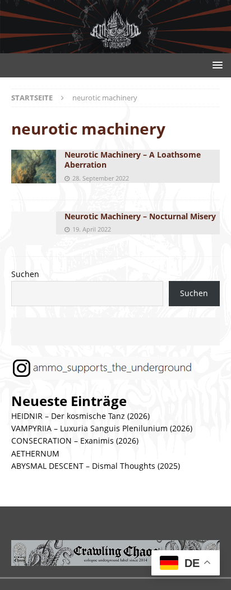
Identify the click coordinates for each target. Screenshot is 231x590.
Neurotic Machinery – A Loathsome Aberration (132, 159)
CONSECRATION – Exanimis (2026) (74, 440)
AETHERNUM (35, 453)
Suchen (25, 274)
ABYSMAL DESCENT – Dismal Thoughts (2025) (95, 465)
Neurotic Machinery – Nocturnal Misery (140, 216)
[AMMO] (115, 47)
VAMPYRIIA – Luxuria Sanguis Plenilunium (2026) (101, 428)
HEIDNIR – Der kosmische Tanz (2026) (80, 416)
